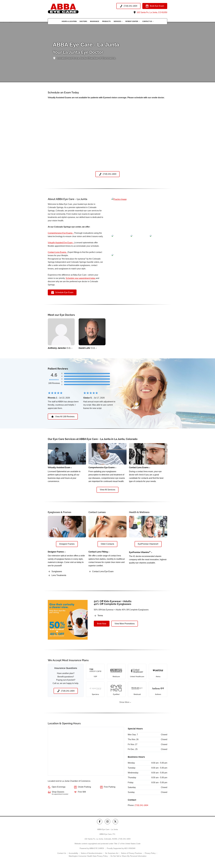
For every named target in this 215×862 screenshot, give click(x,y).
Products (106, 21)
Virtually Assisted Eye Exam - (61, 243)
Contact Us (147, 21)
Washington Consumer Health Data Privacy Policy (88, 856)
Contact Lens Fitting (98, 552)
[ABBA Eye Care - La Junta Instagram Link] (107, 821)
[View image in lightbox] (119, 199)
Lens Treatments (59, 575)
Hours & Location (69, 21)
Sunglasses (57, 571)
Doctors (83, 21)
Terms (100, 615)
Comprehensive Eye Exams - (61, 233)
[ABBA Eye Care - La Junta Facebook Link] (99, 821)
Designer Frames (56, 552)
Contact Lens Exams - (58, 252)
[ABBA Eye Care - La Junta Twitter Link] (115, 821)
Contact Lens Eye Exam (102, 571)
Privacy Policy (150, 853)
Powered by (92, 848)
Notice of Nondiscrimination (91, 853)
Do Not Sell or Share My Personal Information (128, 856)
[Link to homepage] (68, 8)
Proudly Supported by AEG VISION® (121, 848)
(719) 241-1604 (141, 805)
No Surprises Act (111, 853)
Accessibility (73, 853)
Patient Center (131, 21)
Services (117, 21)
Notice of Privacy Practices (131, 853)
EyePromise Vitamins (140, 552)
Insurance (94, 21)
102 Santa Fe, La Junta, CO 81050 (151, 12)
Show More (124, 702)
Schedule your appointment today (81, 278)
